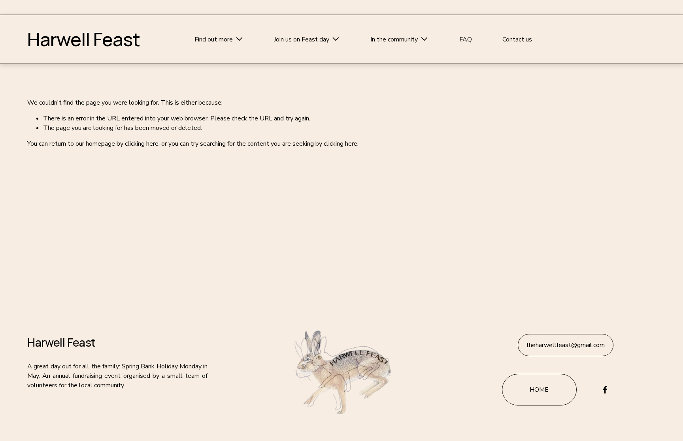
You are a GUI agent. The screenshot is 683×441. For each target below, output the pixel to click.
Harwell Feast (83, 39)
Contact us (517, 39)
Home (539, 389)
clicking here (141, 143)
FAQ (465, 39)
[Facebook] (605, 390)
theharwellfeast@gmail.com (565, 345)
